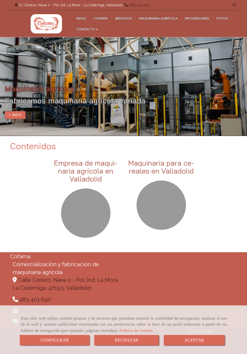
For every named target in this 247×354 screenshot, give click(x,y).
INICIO (81, 18)
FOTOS (222, 18)
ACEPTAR (194, 340)
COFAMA (101, 18)
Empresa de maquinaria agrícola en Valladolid (85, 170)
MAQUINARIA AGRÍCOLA (158, 18)
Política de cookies (135, 330)
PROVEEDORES (197, 18)
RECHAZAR (126, 340)
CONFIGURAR (55, 340)
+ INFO (15, 115)
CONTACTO (86, 29)
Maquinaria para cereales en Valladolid (161, 166)
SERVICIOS (123, 18)
